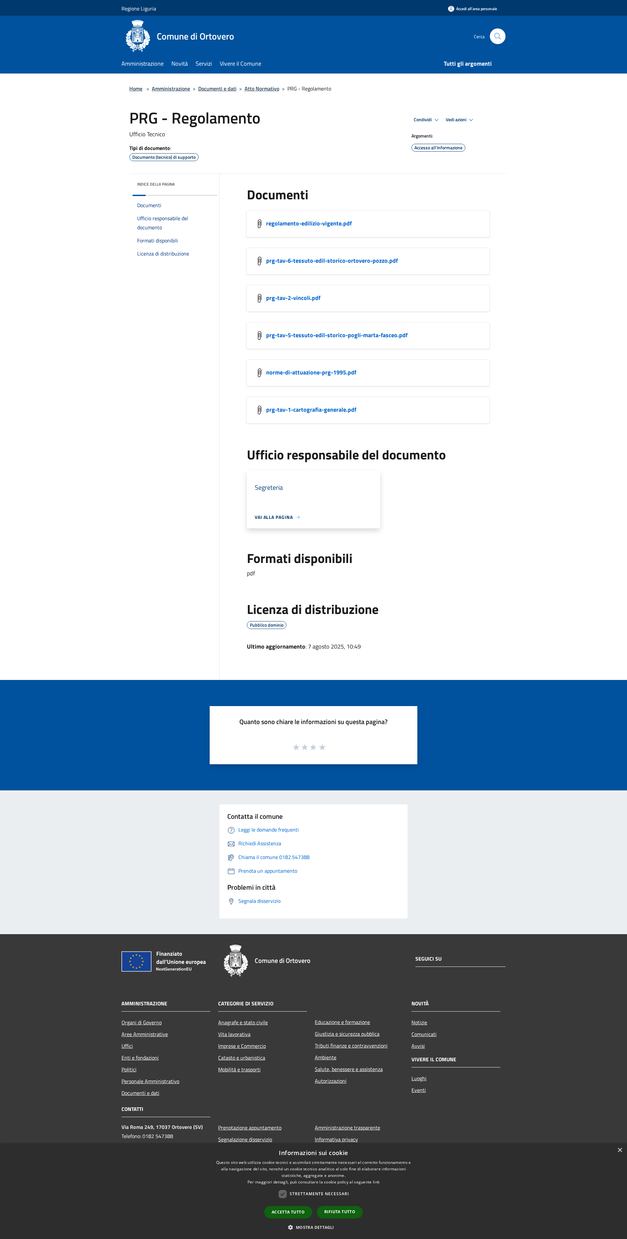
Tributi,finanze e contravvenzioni (351, 1045)
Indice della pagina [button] (156, 184)
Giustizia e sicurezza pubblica (347, 1034)
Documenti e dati (217, 88)
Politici (129, 1069)
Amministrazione (171, 88)
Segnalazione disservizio (245, 1139)
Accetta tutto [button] (288, 1212)
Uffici (127, 1046)
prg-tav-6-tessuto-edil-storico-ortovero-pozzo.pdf (332, 260)
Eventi (418, 1090)
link (376, 1182)
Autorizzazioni (330, 1081)
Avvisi (418, 1046)
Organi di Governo (141, 1022)
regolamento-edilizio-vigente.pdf (309, 223)
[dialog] (313, 1191)
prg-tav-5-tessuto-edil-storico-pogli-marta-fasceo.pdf (337, 335)
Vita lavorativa (234, 1034)
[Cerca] (498, 36)
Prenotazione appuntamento (249, 1128)
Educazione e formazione (342, 1022)
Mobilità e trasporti (239, 1069)
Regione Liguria (138, 8)
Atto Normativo (262, 88)
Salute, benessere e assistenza (349, 1069)
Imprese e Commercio (242, 1046)
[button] (313, 1227)
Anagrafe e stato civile (243, 1022)
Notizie (419, 1022)
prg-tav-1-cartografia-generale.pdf (311, 409)
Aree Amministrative (144, 1034)
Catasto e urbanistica (241, 1058)
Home (135, 88)
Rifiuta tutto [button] (339, 1211)
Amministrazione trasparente (347, 1128)
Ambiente (325, 1057)
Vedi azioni (456, 119)
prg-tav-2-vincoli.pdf (293, 297)
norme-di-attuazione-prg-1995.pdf (311, 372)
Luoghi (418, 1078)
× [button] (619, 1150)
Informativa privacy (336, 1139)
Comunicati (424, 1034)
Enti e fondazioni (140, 1058)
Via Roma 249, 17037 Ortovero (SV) (162, 1127)
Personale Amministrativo (150, 1081)
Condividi (423, 119)
